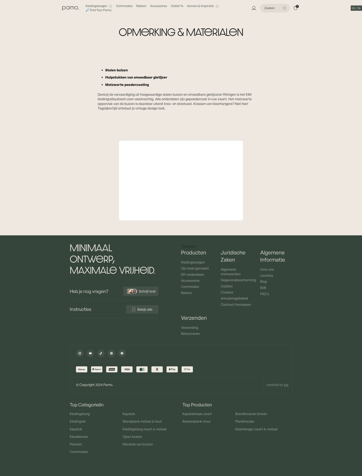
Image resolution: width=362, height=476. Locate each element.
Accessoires (158, 6)
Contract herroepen (236, 304)
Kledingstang (80, 414)
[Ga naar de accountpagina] (253, 8)
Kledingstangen (96, 6)
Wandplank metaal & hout (142, 421)
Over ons (267, 269)
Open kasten (132, 436)
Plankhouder (244, 421)
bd (286, 385)
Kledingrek (78, 421)
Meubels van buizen (138, 444)
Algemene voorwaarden (231, 271)
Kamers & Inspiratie (200, 6)
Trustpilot (188, 246)
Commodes (124, 6)
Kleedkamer (79, 436)
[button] (356, 8)
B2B (263, 288)
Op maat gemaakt (195, 268)
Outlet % (177, 6)
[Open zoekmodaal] (285, 8)
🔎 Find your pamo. (99, 10)
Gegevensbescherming (237, 280)
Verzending (189, 327)
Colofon (227, 286)
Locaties (266, 275)
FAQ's (264, 294)
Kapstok (76, 429)
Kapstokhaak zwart (197, 414)
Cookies (227, 292)
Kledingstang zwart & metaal (144, 429)
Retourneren (190, 333)
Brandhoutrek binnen (251, 414)
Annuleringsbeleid (234, 298)
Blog (263, 281)
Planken (76, 444)
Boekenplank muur (197, 421)
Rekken (141, 6)
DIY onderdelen (192, 274)
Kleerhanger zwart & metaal (256, 429)
